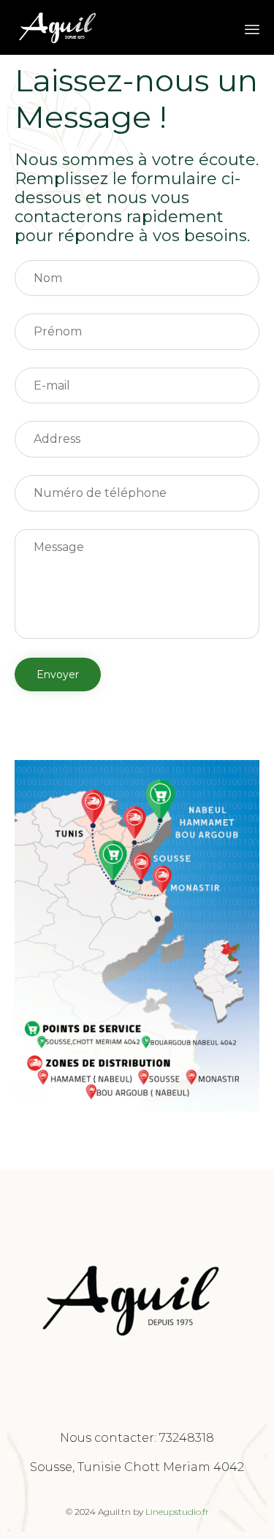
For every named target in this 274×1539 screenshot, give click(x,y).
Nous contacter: (109, 1438)
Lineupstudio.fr (177, 1511)
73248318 (186, 1438)
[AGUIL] (58, 27)
